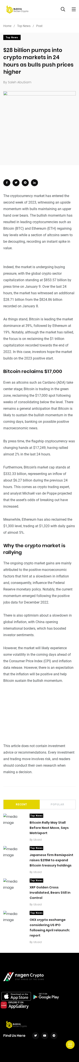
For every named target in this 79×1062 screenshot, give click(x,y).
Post (39, 26)
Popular (57, 804)
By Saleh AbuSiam (17, 82)
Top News (24, 26)
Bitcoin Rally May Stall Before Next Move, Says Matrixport (49, 827)
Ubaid (37, 839)
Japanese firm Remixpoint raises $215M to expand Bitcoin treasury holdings (51, 860)
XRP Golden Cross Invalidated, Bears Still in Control (50, 892)
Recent (21, 804)
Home (7, 26)
